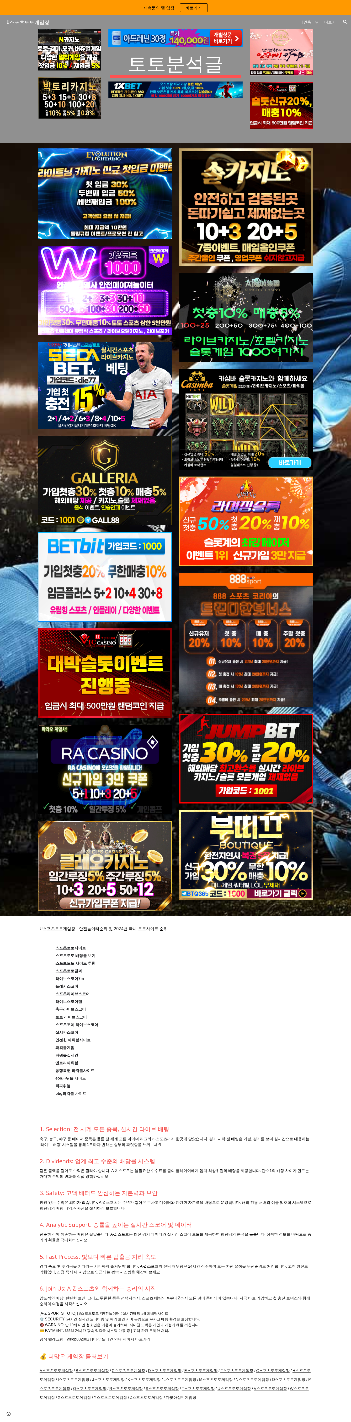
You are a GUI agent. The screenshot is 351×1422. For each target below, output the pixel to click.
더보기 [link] (330, 22)
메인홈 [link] (305, 22)
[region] (175, 7)
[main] (175, 64)
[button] (345, 22)
